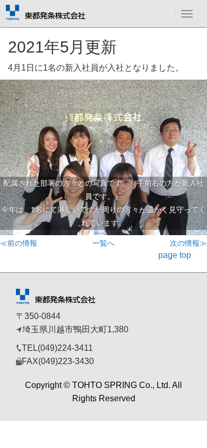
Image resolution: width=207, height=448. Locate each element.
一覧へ (103, 243)
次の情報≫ (188, 243)
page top (174, 255)
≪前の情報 (18, 243)
